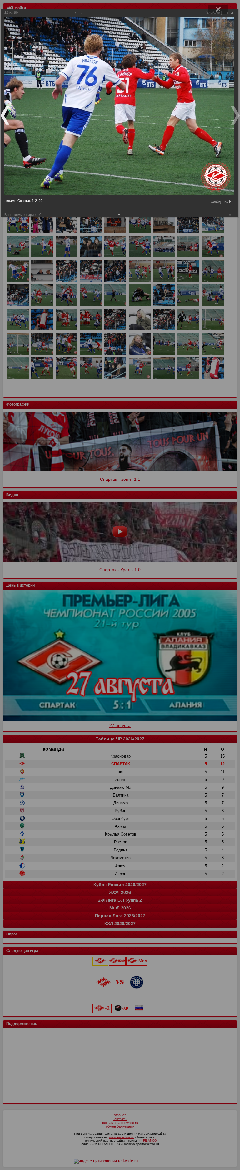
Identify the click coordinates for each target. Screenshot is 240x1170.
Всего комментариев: (22, 215)
